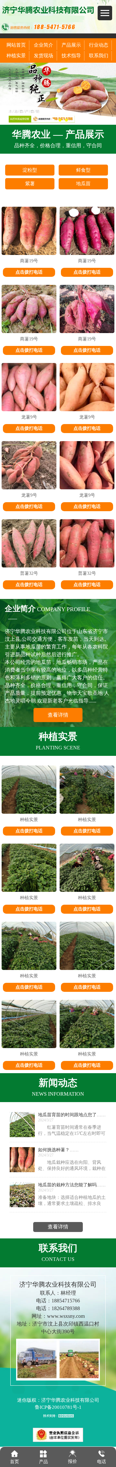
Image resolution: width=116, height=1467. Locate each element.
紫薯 (30, 183)
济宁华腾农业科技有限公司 (70, 1400)
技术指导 (71, 55)
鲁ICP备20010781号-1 (58, 1407)
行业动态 (98, 45)
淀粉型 (30, 170)
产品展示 (71, 45)
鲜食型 (83, 170)
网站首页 (16, 45)
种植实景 (16, 55)
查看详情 (58, 715)
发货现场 (43, 55)
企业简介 (43, 45)
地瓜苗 (83, 183)
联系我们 (98, 55)
